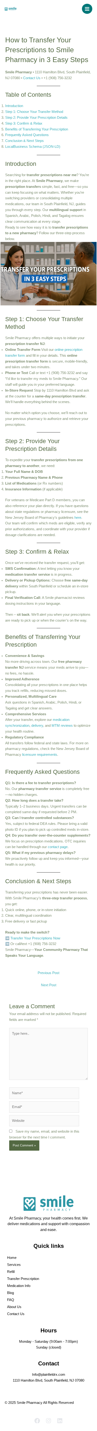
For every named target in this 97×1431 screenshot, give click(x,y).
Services (14, 1265)
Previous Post (48, 973)
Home (11, 1258)
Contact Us (15, 1314)
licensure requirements (39, 754)
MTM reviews (62, 725)
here (77, 517)
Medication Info (18, 1286)
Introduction (14, 106)
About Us (14, 1307)
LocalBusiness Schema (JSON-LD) (32, 146)
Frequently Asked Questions (27, 135)
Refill (11, 1272)
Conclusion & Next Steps (24, 141)
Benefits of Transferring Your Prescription (36, 129)
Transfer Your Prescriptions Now (35, 938)
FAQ (10, 1300)
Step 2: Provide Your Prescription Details (36, 117)
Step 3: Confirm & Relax (23, 123)
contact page (58, 847)
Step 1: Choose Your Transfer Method (34, 112)
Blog (10, 1293)
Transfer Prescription (23, 1279)
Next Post (48, 985)
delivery (37, 725)
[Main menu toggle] (87, 9)
